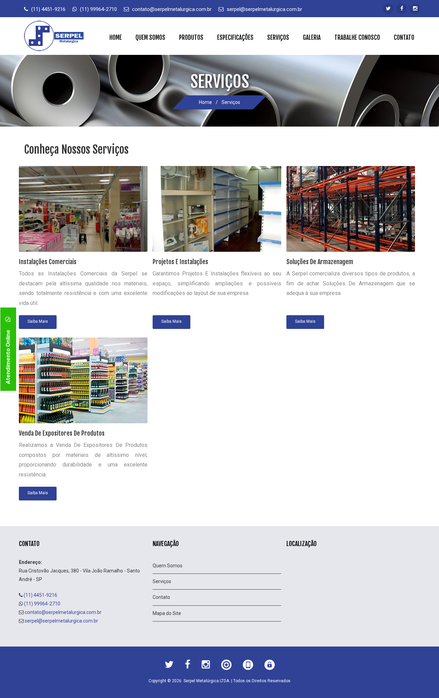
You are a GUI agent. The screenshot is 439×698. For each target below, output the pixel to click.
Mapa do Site (167, 613)
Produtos (191, 37)
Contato (404, 37)
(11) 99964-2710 (98, 9)
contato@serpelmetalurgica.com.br (172, 9)
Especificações (235, 37)
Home (115, 37)
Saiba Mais (37, 321)
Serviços (278, 37)
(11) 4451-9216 (48, 9)
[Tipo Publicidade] (226, 666)
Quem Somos (150, 37)
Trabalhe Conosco (357, 37)
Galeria (312, 37)
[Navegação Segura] (269, 666)
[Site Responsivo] (248, 666)
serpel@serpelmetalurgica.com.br (264, 9)
